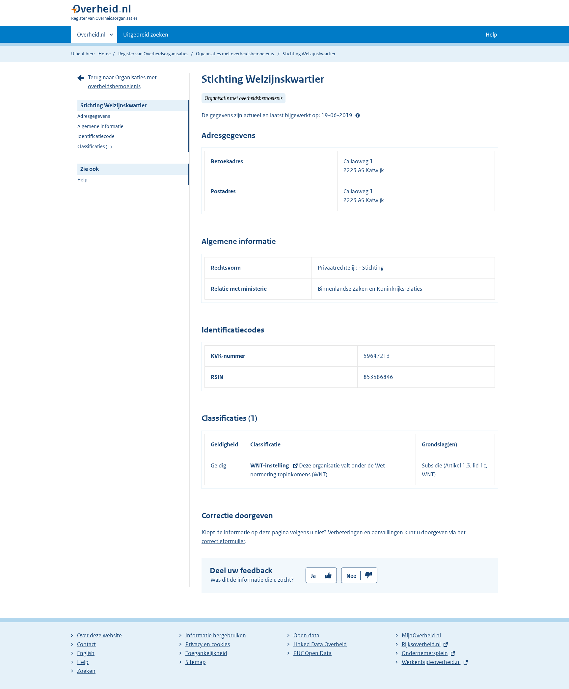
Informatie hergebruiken (215, 635)
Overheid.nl (91, 37)
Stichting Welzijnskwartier (113, 105)
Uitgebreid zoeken (145, 34)
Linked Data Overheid (320, 644)
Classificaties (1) (94, 146)
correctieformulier (223, 541)
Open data (306, 635)
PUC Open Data (312, 653)
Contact (86, 644)
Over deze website (99, 635)
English (86, 653)
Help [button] (491, 34)
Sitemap (195, 662)
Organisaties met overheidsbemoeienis (235, 54)
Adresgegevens (93, 116)
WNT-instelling (270, 465)
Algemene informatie (100, 126)
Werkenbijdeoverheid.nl (431, 662)
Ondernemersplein (425, 653)
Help (82, 179)
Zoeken (86, 671)
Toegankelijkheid (206, 653)
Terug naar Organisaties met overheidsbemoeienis (122, 82)
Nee (351, 575)
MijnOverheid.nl (421, 635)
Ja (313, 575)
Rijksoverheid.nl (421, 644)
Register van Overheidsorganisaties (153, 54)
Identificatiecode (96, 136)
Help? (358, 115)
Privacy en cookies (207, 644)
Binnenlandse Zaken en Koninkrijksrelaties (370, 288)
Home (104, 54)
